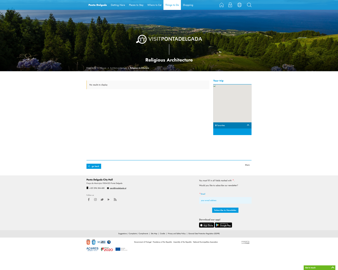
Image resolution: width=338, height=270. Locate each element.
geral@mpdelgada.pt (118, 188)
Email (207, 193)
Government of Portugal (142, 242)
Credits (162, 233)
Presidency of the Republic (162, 242)
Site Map (154, 233)
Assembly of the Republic (182, 242)
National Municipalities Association (205, 242)
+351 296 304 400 (96, 188)
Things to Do (91, 68)
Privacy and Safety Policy (177, 233)
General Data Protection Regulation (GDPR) (204, 233)
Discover (103, 68)
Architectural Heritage (118, 68)
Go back (95, 166)
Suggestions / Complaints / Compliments (133, 233)
